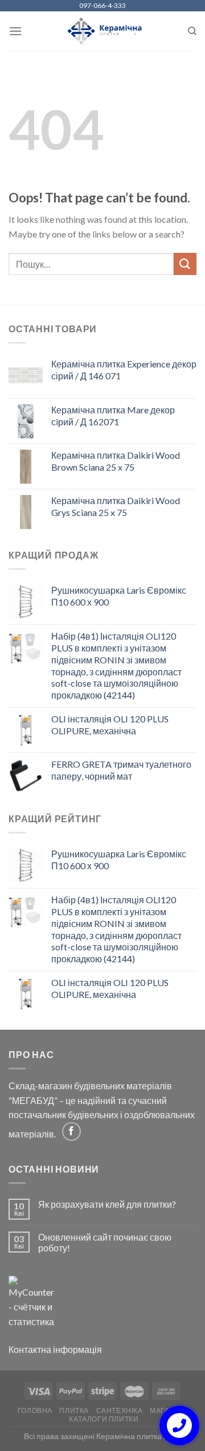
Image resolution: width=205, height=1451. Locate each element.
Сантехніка (119, 1410)
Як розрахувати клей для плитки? (107, 1204)
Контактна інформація (55, 1349)
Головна (35, 1410)
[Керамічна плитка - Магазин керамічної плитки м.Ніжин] (103, 31)
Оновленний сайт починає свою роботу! (104, 1242)
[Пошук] (192, 31)
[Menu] (15, 31)
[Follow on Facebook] (71, 1131)
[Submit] (185, 264)
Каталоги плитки (103, 1419)
